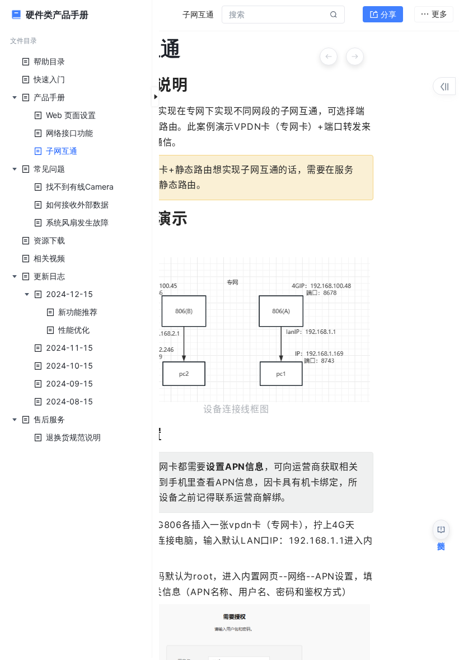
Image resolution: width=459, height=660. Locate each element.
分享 (388, 14)
